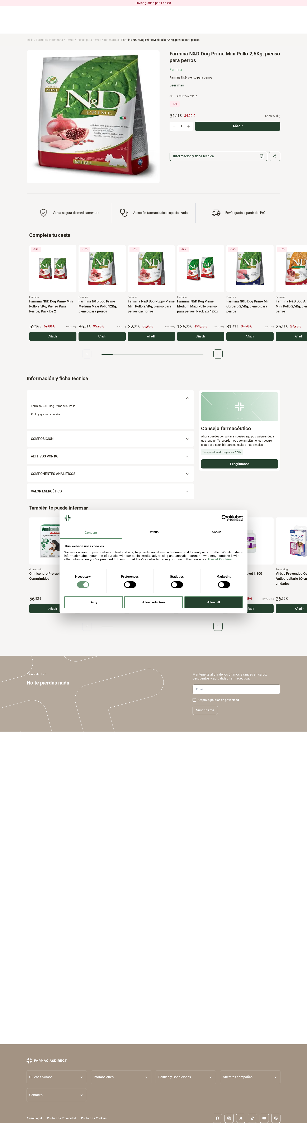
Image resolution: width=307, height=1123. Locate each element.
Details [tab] (153, 531)
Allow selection (153, 602)
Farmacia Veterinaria (49, 39)
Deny (93, 602)
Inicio (30, 39)
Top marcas (111, 39)
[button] (121, 1077)
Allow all (213, 602)
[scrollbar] (152, 354)
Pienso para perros (89, 39)
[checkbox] (194, 700)
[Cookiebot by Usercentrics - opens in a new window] (224, 518)
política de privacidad (224, 700)
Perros (70, 39)
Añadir (52, 336)
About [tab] (216, 531)
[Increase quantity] (188, 126)
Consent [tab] (91, 532)
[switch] (130, 584)
